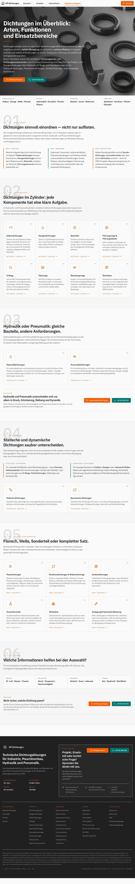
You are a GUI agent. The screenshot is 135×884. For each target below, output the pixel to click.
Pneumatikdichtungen (36, 832)
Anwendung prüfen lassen (98, 400)
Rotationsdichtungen (36, 825)
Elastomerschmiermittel (37, 843)
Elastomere (86, 814)
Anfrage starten (99, 750)
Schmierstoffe (34, 840)
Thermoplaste (87, 821)
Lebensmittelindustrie (63, 829)
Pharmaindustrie (61, 836)
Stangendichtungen (35, 814)
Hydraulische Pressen (63, 818)
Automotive (60, 843)
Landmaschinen (61, 825)
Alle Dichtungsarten (35, 810)
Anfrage (129, 3)
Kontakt (5, 818)
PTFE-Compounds (88, 825)
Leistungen (6, 814)
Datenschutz (113, 814)
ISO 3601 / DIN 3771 (89, 836)
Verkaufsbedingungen (116, 821)
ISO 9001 (85, 832)
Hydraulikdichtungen (36, 829)
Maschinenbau (60, 814)
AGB (110, 818)
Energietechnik (61, 840)
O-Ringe (32, 821)
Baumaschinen (61, 821)
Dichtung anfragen (15, 80)
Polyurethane (86, 818)
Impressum (113, 810)
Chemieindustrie (61, 832)
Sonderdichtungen (35, 836)
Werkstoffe (86, 810)
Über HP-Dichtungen (9, 810)
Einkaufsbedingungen (116, 825)
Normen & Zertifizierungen (91, 829)
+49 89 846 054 (37, 80)
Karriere (5, 821)
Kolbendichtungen (35, 818)
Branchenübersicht (62, 810)
